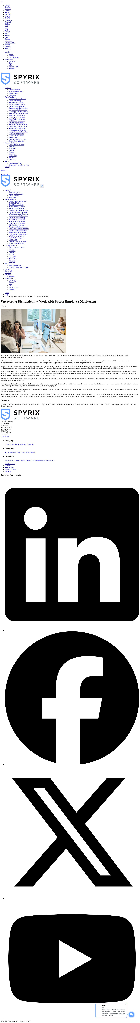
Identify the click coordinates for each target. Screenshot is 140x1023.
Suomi (7, 12)
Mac (6, 161)
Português (8, 22)
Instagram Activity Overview (18, 108)
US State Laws (14, 57)
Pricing (7, 167)
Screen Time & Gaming (16, 141)
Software (8, 88)
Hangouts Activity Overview (18, 132)
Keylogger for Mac (15, 163)
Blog (10, 63)
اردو (6, 30)
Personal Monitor (14, 90)
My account (9, 452)
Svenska (7, 48)
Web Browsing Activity (16, 134)
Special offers (9, 467)
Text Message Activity (16, 102)
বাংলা (6, 33)
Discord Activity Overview (18, 139)
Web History (13, 156)
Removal (32, 452)
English (7, 5)
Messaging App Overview (17, 130)
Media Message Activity (17, 104)
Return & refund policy (46, 460)
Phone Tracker (13, 93)
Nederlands (8, 20)
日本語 (7, 18)
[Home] (20, 84)
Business (8, 273)
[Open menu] (1, 72)
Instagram (12, 159)
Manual (26, 452)
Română (7, 47)
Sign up (3, 170)
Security (11, 56)
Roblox (11, 152)
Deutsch (7, 11)
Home (7, 293)
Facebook (12, 146)
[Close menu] (42, 186)
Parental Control (10, 143)
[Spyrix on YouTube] (72, 1018)
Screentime (12, 154)
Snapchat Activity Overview (18, 110)
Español (7, 7)
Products (16, 452)
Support (11, 68)
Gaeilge (7, 32)
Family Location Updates (17, 106)
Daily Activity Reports (16, 135)
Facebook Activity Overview (18, 113)
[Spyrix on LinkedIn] (72, 630)
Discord (11, 150)
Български (8, 41)
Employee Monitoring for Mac (19, 165)
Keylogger (12, 95)
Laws (11, 54)
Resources (8, 59)
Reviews (18, 444)
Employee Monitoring (16, 91)
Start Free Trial (10, 464)
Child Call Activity (15, 101)
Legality (8, 52)
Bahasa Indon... (10, 43)
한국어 (7, 45)
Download (8, 271)
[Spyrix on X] (72, 898)
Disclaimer (35, 460)
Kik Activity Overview (16, 123)
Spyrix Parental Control (16, 145)
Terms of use (5, 436)
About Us (12, 61)
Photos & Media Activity (17, 115)
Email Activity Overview (17, 117)
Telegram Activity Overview (18, 124)
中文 (6, 26)
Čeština (7, 39)
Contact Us (12, 282)
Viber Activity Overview (17, 119)
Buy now (8, 466)
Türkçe (7, 24)
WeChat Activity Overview (18, 128)
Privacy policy (9, 460)
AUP (29, 460)
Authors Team (13, 67)
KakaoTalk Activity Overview (19, 126)
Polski (7, 37)
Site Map (8, 471)
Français (7, 14)
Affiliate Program (10, 469)
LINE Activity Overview (17, 121)
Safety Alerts (13, 137)
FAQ (10, 65)
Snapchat (12, 157)
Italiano (7, 16)
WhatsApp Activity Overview (18, 112)
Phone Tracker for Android (17, 99)
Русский (8, 9)
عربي (7, 28)
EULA (25, 460)
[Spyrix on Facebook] (72, 764)
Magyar (7, 35)
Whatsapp (12, 148)
